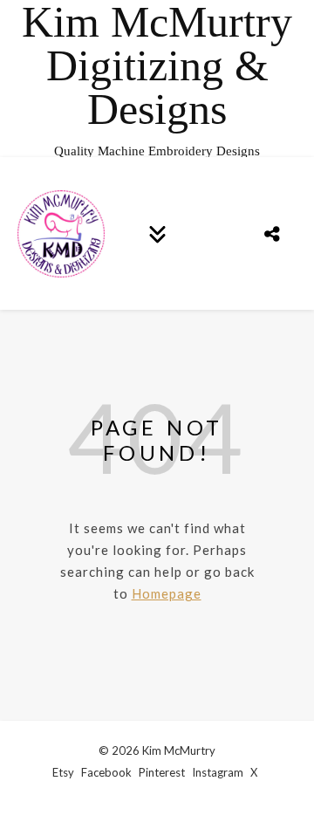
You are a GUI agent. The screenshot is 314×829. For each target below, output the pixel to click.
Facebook (106, 772)
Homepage (166, 593)
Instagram (217, 772)
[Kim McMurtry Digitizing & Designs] (157, 78)
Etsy (63, 772)
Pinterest (162, 772)
